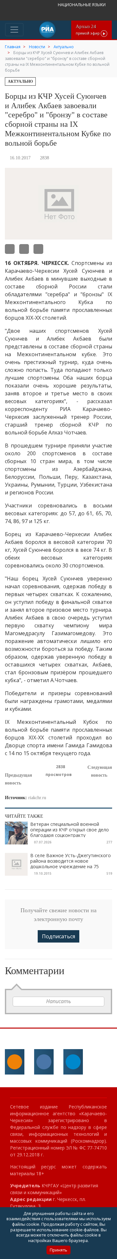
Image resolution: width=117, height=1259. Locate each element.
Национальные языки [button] (82, 4)
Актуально (20, 81)
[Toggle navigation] (14, 29)
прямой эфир (88, 29)
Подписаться (58, 936)
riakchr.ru (37, 797)
